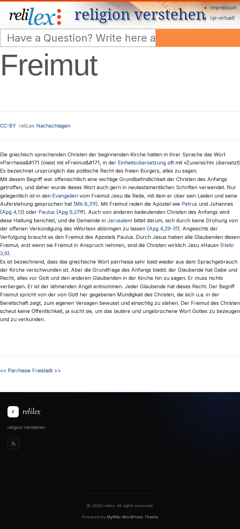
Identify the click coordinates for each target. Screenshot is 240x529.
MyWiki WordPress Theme (132, 516)
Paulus (46, 212)
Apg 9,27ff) (71, 212)
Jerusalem (119, 220)
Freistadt (46, 370)
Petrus (189, 204)
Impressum (223, 7)
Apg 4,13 (12, 212)
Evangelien (65, 196)
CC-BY (8, 126)
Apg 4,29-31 (163, 228)
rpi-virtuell (222, 18)
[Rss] (13, 444)
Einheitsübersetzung (142, 162)
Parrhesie (15, 370)
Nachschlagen (53, 126)
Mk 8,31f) (86, 204)
